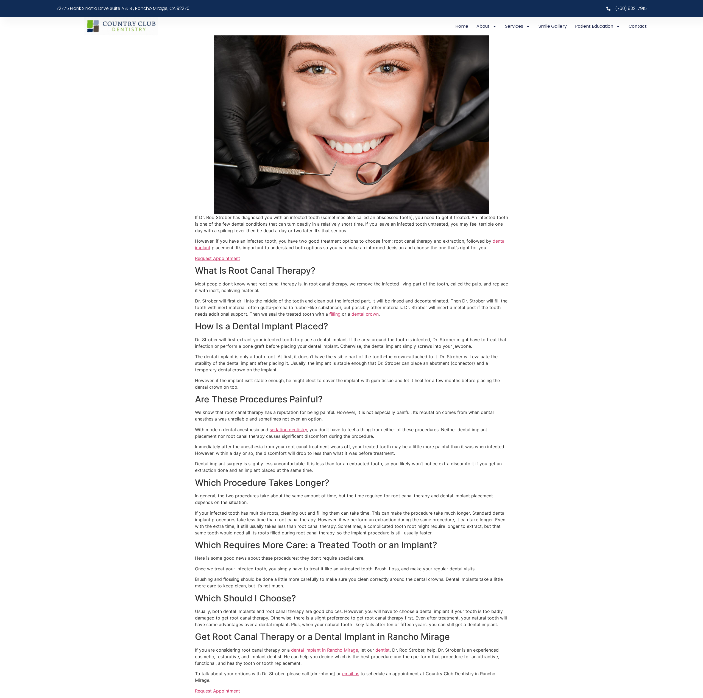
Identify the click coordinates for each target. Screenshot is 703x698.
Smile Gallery (553, 26)
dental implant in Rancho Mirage (324, 650)
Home (461, 26)
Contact (638, 26)
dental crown (365, 314)
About (483, 26)
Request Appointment (217, 258)
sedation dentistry (288, 429)
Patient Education (594, 26)
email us (350, 673)
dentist (382, 650)
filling (335, 314)
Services (514, 26)
